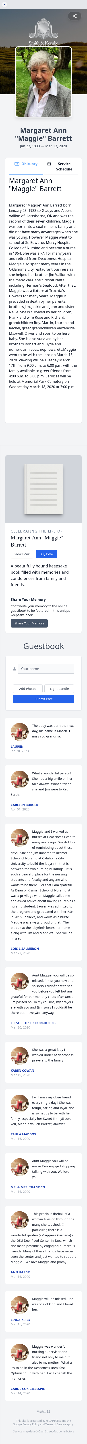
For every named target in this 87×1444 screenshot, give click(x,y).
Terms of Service (55, 1424)
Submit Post (43, 699)
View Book (21, 554)
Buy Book (46, 554)
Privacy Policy (31, 1424)
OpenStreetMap (48, 1431)
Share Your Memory (29, 623)
